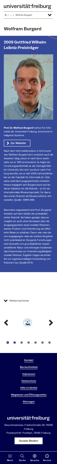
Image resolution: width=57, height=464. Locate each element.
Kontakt (28, 360)
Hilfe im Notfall (28, 387)
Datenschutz (29, 381)
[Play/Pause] (7, 342)
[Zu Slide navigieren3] (28, 342)
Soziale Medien (28, 441)
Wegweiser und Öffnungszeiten (29, 394)
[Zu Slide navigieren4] (35, 342)
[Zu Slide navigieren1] (14, 342)
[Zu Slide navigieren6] (49, 342)
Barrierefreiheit (29, 367)
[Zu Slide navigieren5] (42, 342)
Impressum (28, 374)
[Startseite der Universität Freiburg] (27, 6)
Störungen (29, 401)
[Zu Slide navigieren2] (21, 342)
